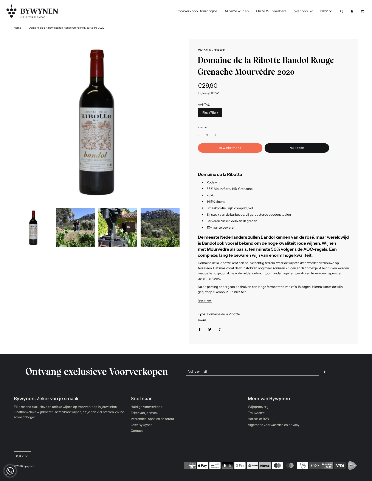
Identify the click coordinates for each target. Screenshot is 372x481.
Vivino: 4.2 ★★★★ (211, 50)
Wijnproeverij (258, 407)
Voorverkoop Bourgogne (196, 11)
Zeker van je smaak (144, 413)
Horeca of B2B (258, 419)
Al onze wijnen (237, 11)
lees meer (205, 300)
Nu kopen (297, 148)
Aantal (202, 127)
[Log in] (352, 11)
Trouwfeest (256, 413)
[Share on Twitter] (210, 329)
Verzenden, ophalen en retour (152, 419)
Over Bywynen (141, 425)
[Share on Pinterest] (220, 329)
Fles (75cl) (210, 113)
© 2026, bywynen (24, 466)
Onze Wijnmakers (271, 11)
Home (17, 27)
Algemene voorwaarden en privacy (273, 425)
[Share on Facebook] (199, 329)
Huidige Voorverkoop (147, 407)
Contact (137, 431)
